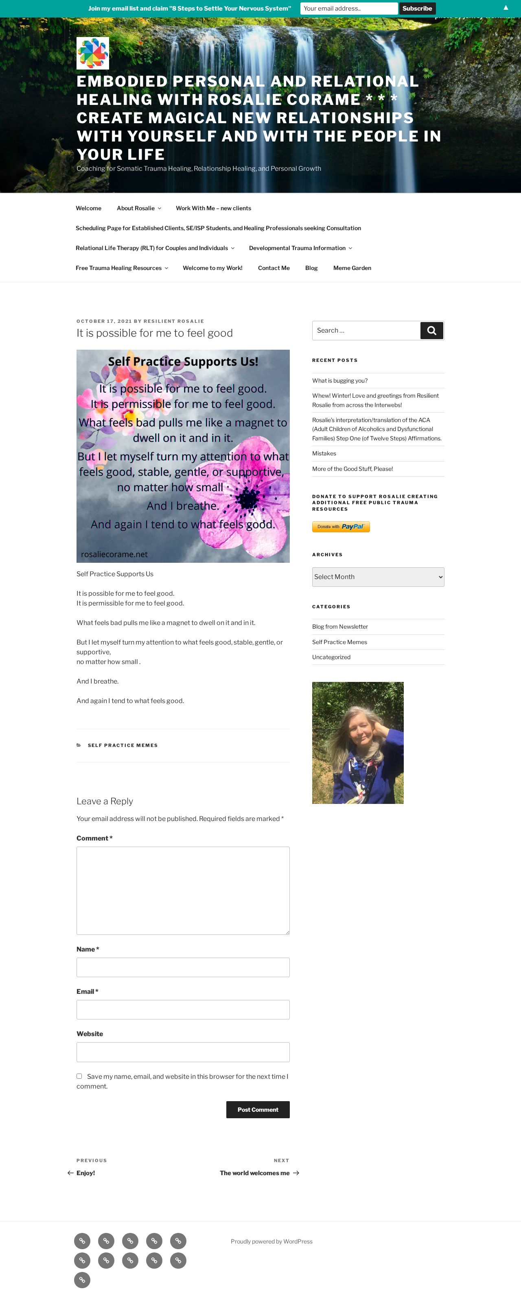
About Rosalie (136, 208)
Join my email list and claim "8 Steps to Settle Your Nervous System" (189, 8)
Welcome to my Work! (213, 267)
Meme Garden (352, 267)
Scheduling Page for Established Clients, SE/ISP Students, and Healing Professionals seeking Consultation (218, 227)
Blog (311, 267)
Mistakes (324, 453)
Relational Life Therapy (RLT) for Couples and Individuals (152, 247)
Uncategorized (331, 656)
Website (90, 1034)
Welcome (88, 208)
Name (88, 949)
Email (88, 991)
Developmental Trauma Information (297, 247)
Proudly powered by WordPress (272, 1241)
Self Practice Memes (123, 745)
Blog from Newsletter (340, 626)
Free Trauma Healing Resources (119, 267)
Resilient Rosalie (174, 321)
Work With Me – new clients (213, 208)
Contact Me (274, 267)
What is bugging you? (340, 380)
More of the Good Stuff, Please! (352, 468)
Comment (95, 838)
